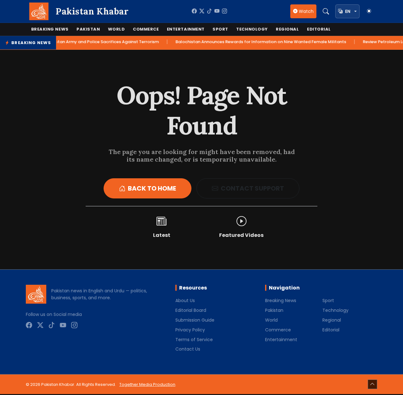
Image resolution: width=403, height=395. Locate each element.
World (116, 29)
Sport (220, 29)
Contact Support (252, 188)
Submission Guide (194, 320)
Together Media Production (147, 384)
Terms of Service (194, 339)
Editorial (319, 29)
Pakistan (88, 29)
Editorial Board (190, 310)
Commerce (146, 29)
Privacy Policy (190, 330)
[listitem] (194, 11)
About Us (185, 300)
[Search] (326, 11)
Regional (287, 29)
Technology (252, 29)
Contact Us (187, 349)
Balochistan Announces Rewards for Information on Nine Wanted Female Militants (254, 42)
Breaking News (50, 29)
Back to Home (152, 188)
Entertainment (186, 29)
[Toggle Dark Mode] (369, 11)
